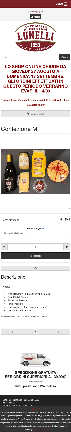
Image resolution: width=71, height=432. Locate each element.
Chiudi (37, 408)
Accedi (36, 16)
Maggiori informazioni (41, 429)
